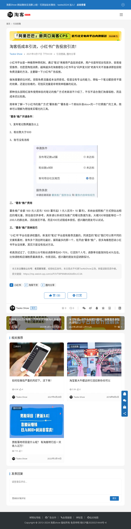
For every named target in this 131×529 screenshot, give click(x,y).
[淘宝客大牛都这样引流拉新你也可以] (94, 359)
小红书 (13, 62)
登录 (14, 498)
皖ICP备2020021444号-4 (93, 522)
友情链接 (67, 517)
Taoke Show (16, 54)
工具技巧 (17, 346)
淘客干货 (33, 285)
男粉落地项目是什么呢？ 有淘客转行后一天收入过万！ (36, 444)
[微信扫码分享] (84, 308)
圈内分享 (71, 54)
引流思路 (60, 54)
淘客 (55, 67)
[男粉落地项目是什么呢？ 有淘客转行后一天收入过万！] (37, 421)
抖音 (81, 104)
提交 (114, 498)
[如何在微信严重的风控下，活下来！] (37, 359)
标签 (80, 517)
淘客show (55, 522)
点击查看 (81, 4)
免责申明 (75, 522)
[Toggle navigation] (121, 15)
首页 (8, 24)
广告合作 (51, 517)
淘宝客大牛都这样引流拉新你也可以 (89, 380)
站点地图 (93, 517)
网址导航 (36, 517)
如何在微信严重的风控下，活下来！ (32, 380)
